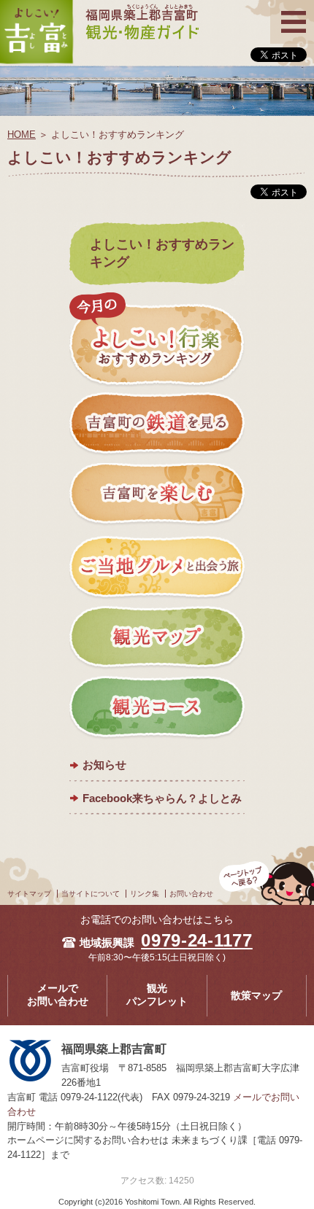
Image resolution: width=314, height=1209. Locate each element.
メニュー (292, 9)
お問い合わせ (191, 894)
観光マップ (157, 637)
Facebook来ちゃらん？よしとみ (162, 798)
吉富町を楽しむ (157, 496)
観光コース (157, 708)
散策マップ (256, 995)
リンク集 (144, 894)
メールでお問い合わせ (57, 995)
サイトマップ (29, 894)
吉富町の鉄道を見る (157, 425)
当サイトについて (90, 894)
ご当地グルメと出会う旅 (157, 566)
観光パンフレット (157, 995)
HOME (21, 134)
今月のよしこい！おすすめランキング (157, 339)
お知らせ (104, 764)
